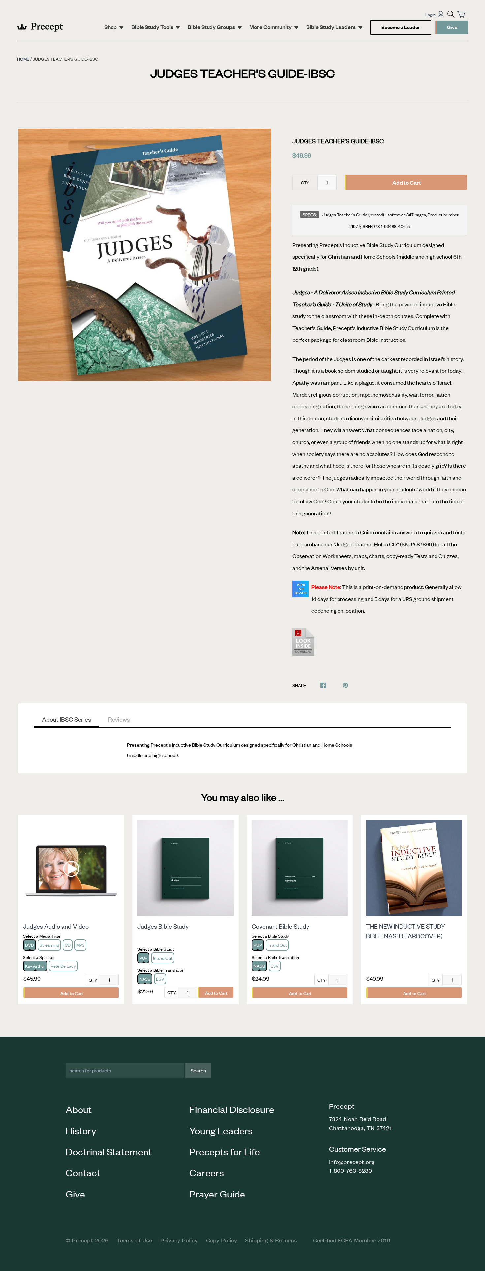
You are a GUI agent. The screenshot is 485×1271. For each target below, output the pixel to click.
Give (452, 26)
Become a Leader (400, 26)
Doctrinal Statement (109, 1151)
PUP (143, 958)
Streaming (49, 945)
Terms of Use (134, 1240)
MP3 (80, 945)
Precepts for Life (224, 1151)
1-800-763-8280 (350, 1170)
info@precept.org (352, 1161)
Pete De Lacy (63, 966)
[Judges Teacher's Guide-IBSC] (303, 645)
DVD (29, 945)
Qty (305, 182)
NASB (144, 979)
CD (68, 945)
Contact (83, 1172)
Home (23, 59)
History (81, 1130)
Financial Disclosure (231, 1109)
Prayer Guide (217, 1193)
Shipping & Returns (271, 1240)
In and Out (162, 958)
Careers (206, 1172)
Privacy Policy (179, 1240)
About (79, 1109)
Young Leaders (221, 1130)
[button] (451, 14)
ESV (160, 979)
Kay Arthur (35, 966)
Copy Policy (221, 1240)
